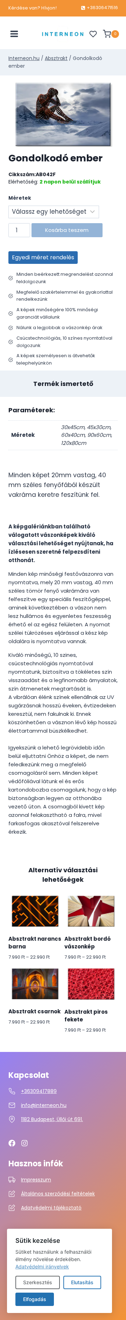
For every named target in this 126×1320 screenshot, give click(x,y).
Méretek (19, 197)
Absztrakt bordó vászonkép (87, 943)
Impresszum (36, 1179)
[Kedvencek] (93, 34)
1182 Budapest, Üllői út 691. (52, 1119)
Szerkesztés (37, 1282)
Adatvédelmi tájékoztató (51, 1207)
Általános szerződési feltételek (58, 1193)
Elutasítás (82, 1282)
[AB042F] (63, 114)
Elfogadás (34, 1299)
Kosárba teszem (67, 230)
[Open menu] (14, 34)
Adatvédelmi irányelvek (42, 1266)
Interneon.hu (24, 58)
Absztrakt (56, 58)
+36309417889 (39, 1091)
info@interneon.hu (43, 1105)
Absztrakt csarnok (34, 1011)
